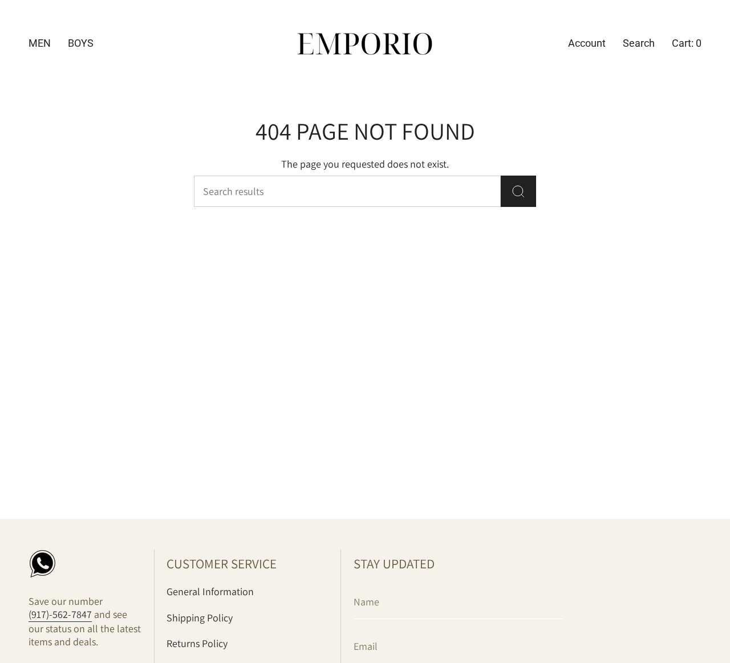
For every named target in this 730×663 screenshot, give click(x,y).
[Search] (518, 191)
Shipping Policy (200, 617)
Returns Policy (197, 643)
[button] (39, 44)
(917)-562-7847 (60, 614)
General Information (210, 591)
